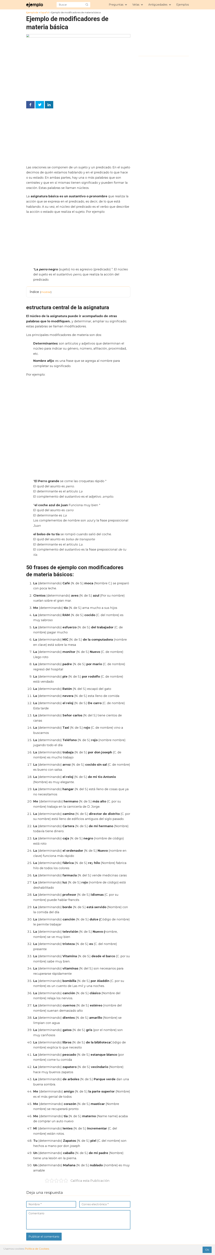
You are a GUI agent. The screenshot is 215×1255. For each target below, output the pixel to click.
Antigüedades (157, 4)
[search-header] (86, 4)
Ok (207, 1249)
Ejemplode (32, 12)
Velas (135, 4)
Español (44, 12)
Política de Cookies (37, 1248)
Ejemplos (182, 4)
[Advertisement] (77, 137)
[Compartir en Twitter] (39, 104)
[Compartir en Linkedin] (49, 104)
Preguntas (116, 4)
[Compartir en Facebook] (30, 104)
